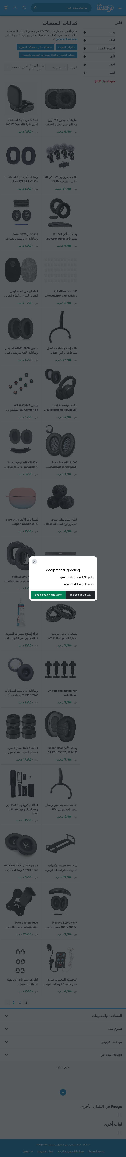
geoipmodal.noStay (80, 594)
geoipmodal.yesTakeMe (48, 594)
